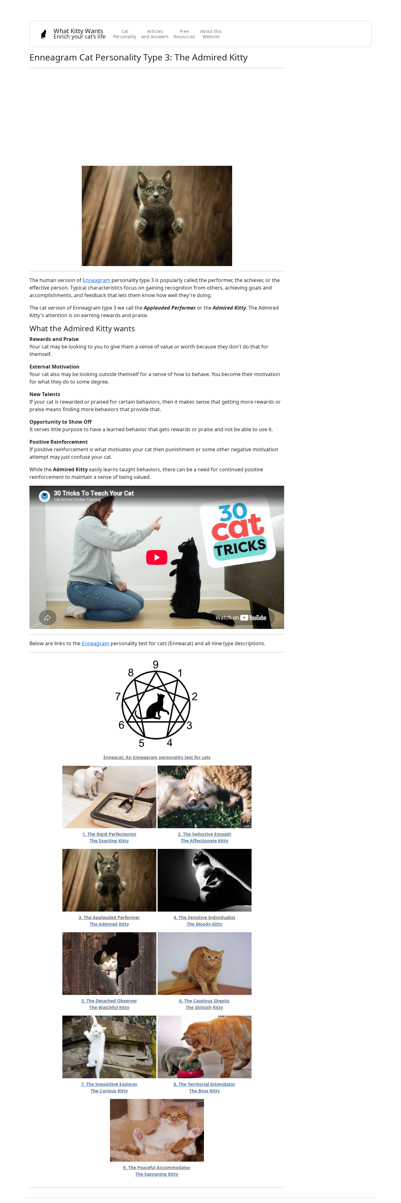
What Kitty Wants (80, 33)
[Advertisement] (156, 117)
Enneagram (96, 280)
